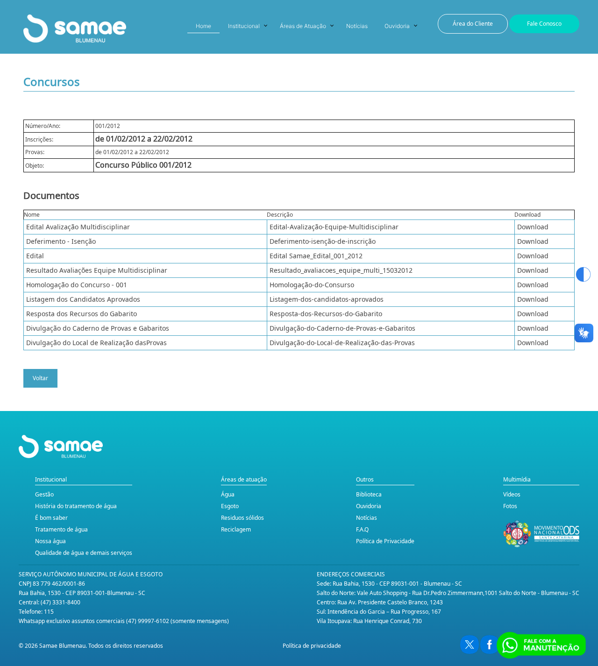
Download (532, 226)
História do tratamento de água (76, 506)
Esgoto (230, 506)
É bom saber (51, 518)
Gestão (44, 494)
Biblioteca (369, 494)
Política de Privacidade (385, 541)
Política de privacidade (312, 646)
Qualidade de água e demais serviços (83, 553)
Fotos (510, 506)
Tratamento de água (61, 529)
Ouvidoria (397, 25)
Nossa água (50, 541)
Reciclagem (236, 529)
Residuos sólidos (242, 518)
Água (228, 494)
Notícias (357, 25)
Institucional (244, 25)
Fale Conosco (544, 24)
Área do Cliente (473, 24)
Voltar (40, 378)
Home (203, 25)
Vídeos (511, 494)
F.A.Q (362, 529)
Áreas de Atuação (303, 25)
